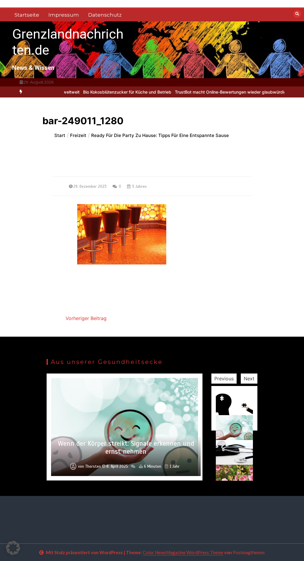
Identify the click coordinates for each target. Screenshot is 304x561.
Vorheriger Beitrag (86, 318)
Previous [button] (224, 379)
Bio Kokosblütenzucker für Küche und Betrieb (116, 91)
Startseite (27, 15)
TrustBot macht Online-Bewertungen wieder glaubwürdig (219, 91)
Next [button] (249, 379)
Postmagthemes (249, 552)
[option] (116, 92)
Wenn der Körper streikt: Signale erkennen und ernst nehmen (126, 447)
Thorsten (93, 466)
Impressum (63, 15)
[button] (13, 548)
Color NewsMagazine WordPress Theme (183, 552)
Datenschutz (105, 15)
